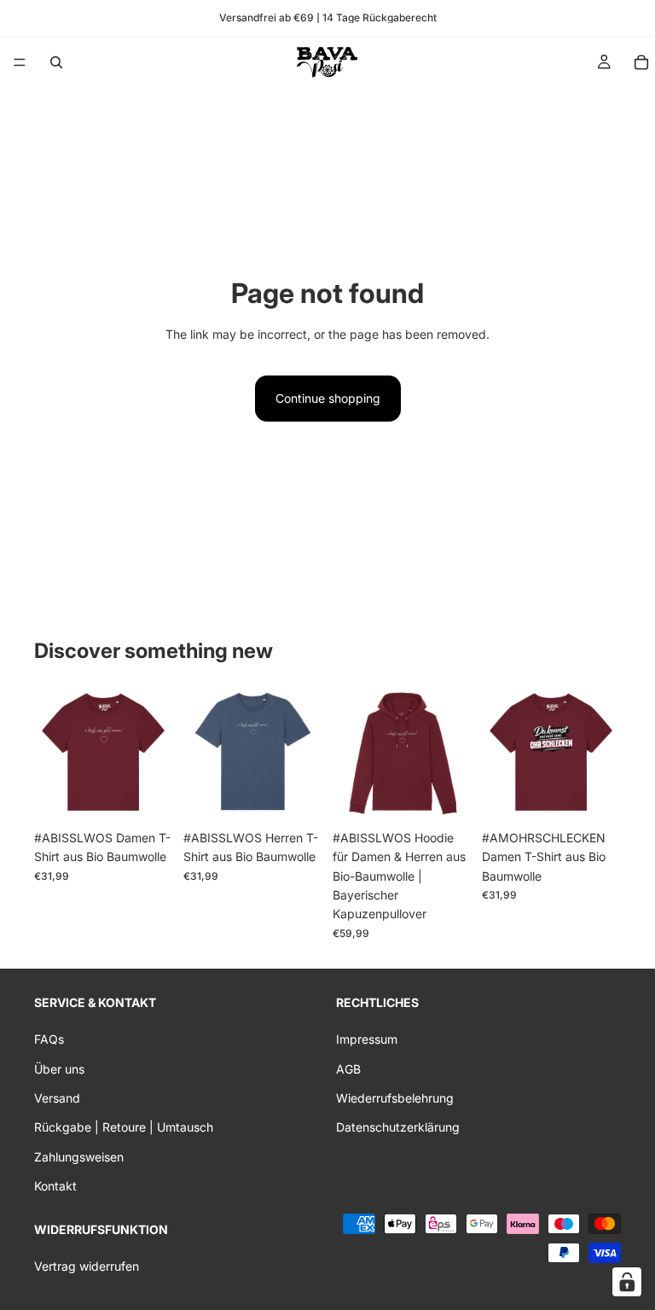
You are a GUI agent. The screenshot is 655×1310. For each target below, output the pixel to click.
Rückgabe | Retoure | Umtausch (123, 1127)
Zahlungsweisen (79, 1156)
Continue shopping (327, 398)
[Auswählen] (146, 795)
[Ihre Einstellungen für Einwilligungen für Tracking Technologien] (626, 1281)
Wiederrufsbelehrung (395, 1098)
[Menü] (19, 62)
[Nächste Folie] (154, 752)
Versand (57, 1098)
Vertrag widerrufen (86, 1265)
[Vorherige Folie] (53, 752)
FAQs (49, 1039)
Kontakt (55, 1186)
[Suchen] (56, 62)
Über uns (59, 1068)
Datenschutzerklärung (398, 1127)
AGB (348, 1068)
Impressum (366, 1039)
